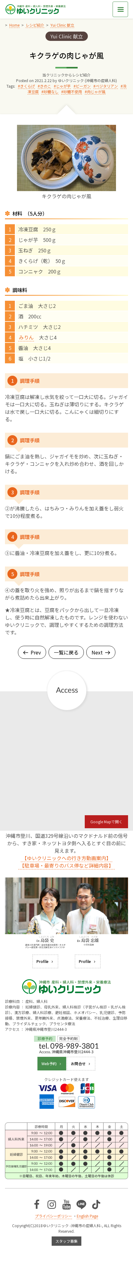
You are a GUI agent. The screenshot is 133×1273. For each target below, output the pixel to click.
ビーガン (83, 86)
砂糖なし (51, 91)
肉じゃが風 (96, 91)
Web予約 (49, 1063)
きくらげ (27, 86)
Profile (42, 961)
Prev (36, 652)
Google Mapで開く (106, 821)
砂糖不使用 (72, 91)
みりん (26, 337)
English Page (87, 1215)
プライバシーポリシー (53, 1215)
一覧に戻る (66, 652)
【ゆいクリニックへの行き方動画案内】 (66, 858)
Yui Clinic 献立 (66, 36)
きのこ (45, 86)
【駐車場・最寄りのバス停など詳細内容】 (66, 865)
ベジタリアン (107, 86)
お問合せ (78, 1063)
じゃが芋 (63, 86)
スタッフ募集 (66, 1241)
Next (97, 652)
